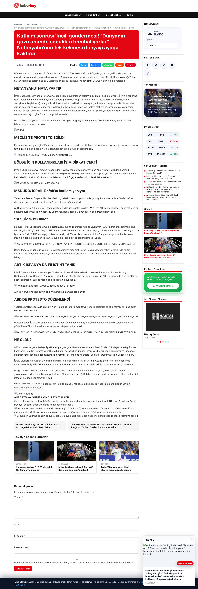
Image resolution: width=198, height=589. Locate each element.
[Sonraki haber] (177, 93)
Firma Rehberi (93, 15)
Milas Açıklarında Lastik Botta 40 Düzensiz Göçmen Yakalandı (160, 177)
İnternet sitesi (21, 547)
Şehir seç (152, 39)
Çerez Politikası (113, 15)
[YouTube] (172, 65)
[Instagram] (163, 65)
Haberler (18, 24)
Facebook (95, 65)
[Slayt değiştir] (158, 342)
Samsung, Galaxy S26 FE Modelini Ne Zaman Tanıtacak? (163, 171)
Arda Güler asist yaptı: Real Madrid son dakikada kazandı (163, 182)
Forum (130, 15)
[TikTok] (147, 73)
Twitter (84, 65)
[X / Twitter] (155, 65)
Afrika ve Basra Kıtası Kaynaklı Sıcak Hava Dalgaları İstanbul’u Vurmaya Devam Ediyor (162, 197)
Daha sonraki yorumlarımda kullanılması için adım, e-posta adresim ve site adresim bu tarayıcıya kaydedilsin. (73, 562)
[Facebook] (147, 65)
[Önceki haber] (171, 93)
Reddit (119, 65)
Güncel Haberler (73, 15)
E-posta (19, 535)
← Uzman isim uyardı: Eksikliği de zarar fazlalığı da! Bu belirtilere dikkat (37, 426)
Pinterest (130, 65)
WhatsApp (108, 65)
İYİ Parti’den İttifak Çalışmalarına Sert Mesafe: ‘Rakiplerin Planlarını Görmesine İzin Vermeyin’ (162, 189)
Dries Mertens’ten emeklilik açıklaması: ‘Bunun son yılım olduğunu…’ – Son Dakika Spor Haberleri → (100, 426)
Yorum (18, 497)
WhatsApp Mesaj (163, 286)
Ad (16, 524)
